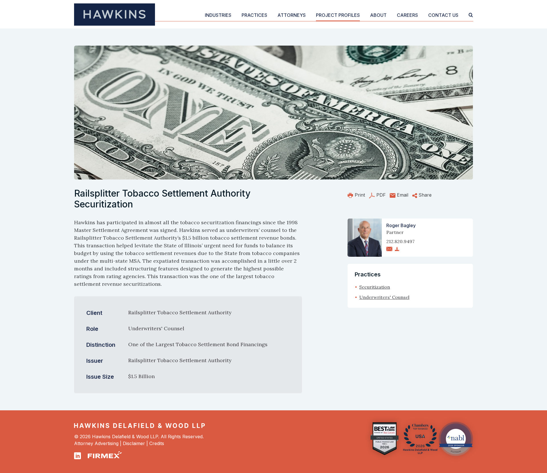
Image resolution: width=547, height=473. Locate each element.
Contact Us (443, 15)
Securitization (374, 287)
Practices (254, 15)
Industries (218, 15)
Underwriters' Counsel (384, 297)
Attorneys (291, 15)
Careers (407, 15)
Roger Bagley (401, 225)
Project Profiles (338, 15)
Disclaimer (134, 443)
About (378, 15)
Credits (156, 443)
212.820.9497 (400, 241)
